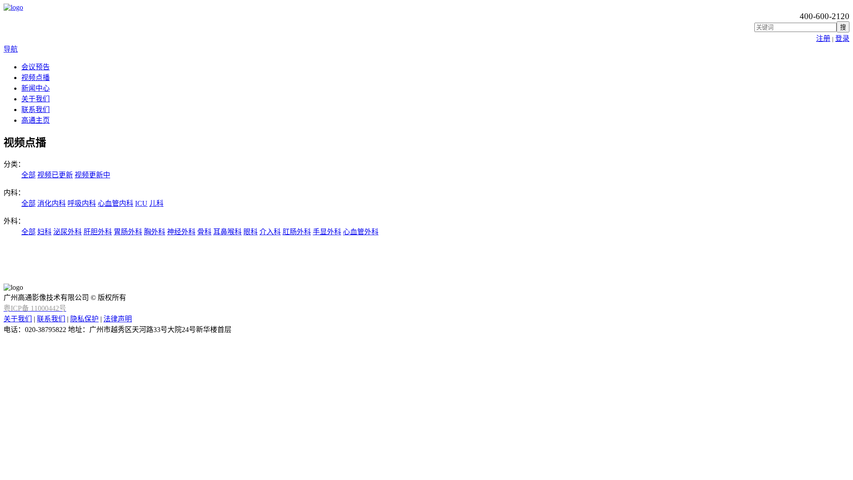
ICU (141, 203)
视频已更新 (55, 175)
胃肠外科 (128, 232)
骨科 (204, 232)
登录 (842, 38)
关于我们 (35, 99)
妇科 (44, 232)
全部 (28, 175)
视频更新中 (92, 175)
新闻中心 (35, 88)
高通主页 (35, 120)
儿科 (156, 203)
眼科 (250, 232)
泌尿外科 (67, 232)
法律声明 (118, 319)
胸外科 (154, 232)
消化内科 (51, 203)
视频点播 (35, 77)
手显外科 (327, 232)
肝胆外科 (98, 232)
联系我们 (35, 109)
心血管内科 (115, 203)
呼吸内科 (82, 203)
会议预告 (35, 67)
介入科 (270, 232)
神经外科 (181, 232)
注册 (823, 38)
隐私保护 (84, 319)
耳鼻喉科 (227, 232)
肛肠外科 (297, 232)
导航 (11, 49)
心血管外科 (361, 232)
